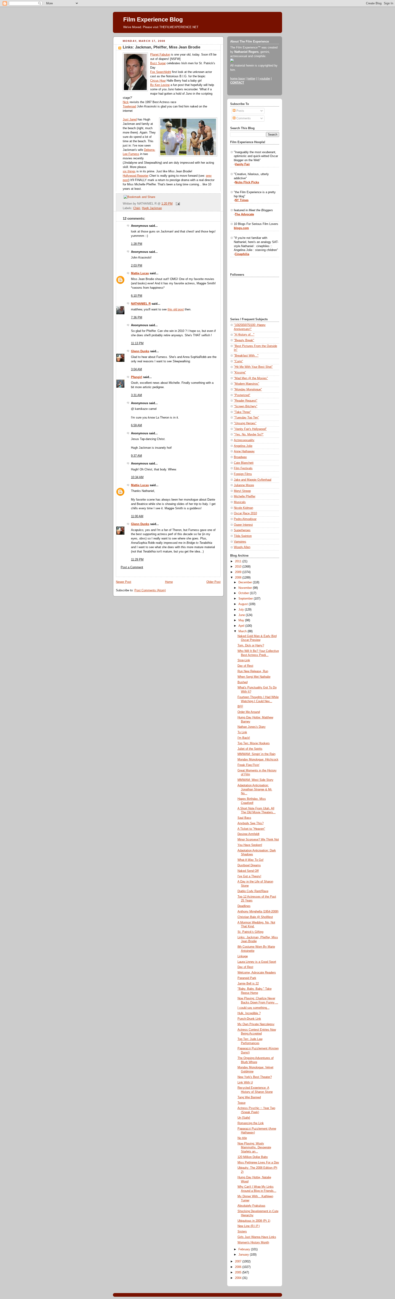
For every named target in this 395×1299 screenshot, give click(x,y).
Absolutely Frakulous (251, 1205)
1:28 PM (136, 243)
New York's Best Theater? (255, 1077)
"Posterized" (242, 395)
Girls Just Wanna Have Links (257, 1237)
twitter (251, 78)
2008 (238, 577)
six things (129, 171)
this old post (176, 309)
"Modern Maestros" (246, 383)
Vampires (240, 541)
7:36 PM (136, 317)
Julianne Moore (244, 485)
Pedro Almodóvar (245, 519)
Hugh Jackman (152, 208)
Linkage (243, 956)
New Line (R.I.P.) (249, 1226)
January (244, 1254)
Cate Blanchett (244, 462)
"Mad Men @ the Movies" (251, 378)
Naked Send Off (248, 870)
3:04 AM (136, 369)
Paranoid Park (247, 978)
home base (237, 78)
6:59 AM (136, 425)
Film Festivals (243, 468)
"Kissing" (240, 372)
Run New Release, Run (253, 671)
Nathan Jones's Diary (252, 726)
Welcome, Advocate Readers (257, 972)
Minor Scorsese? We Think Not (258, 839)
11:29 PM (137, 559)
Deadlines (244, 906)
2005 (238, 1272)
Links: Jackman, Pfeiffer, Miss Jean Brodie (161, 47)
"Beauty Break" (244, 340)
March (243, 631)
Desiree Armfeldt (248, 834)
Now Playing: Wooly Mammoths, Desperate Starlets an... (254, 1147)
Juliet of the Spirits (250, 748)
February (244, 1249)
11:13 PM (137, 343)
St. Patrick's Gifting (250, 932)
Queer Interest (243, 524)
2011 (238, 561)
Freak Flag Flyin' (248, 765)
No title (242, 1138)
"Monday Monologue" (248, 389)
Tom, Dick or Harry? (251, 645)
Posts (239, 110)
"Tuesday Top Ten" (246, 417)
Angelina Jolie (243, 446)
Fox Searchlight (160, 72)
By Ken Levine (160, 85)
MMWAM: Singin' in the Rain (256, 754)
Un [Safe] (244, 1117)
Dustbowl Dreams (249, 865)
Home (169, 582)
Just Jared (130, 119)
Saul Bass (244, 817)
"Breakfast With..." (246, 355)
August (243, 604)
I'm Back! (244, 737)
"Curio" (238, 361)
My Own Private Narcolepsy (256, 1024)
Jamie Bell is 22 (248, 983)
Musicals (240, 502)
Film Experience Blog (153, 19)
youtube (264, 78)
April (241, 625)
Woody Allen (242, 547)
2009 (238, 572)
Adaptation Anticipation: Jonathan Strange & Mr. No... (255, 789)
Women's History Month (253, 1242)
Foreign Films (243, 474)
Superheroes (242, 530)
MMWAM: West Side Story (255, 780)
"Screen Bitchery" (245, 406)
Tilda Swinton (243, 536)
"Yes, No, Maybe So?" (249, 434)
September (246, 598)
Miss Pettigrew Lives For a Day (258, 1162)
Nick (126, 102)
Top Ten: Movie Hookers (254, 743)
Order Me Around (249, 712)
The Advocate (244, 214)
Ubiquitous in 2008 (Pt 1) (254, 1220)
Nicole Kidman (243, 507)
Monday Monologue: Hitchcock (258, 759)
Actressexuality (244, 440)
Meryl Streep (242, 491)
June (242, 615)
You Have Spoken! (250, 845)
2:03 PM (136, 265)
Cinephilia (242, 254)
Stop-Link (244, 660)
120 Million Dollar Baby (253, 1157)
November (245, 587)
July (241, 609)
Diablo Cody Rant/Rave (253, 891)
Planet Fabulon (160, 54)
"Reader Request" (245, 400)
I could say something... (254, 1007)
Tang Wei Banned (249, 1097)
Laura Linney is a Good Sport (257, 961)
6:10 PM (136, 295)
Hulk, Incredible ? (249, 1013)
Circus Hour (158, 80)
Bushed (243, 682)
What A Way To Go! (251, 860)
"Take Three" (242, 412)
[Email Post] (177, 203)
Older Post (213, 582)
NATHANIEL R (141, 303)
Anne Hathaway (244, 451)
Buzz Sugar (158, 63)
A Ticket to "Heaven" (251, 828)
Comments (243, 118)
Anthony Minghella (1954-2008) (258, 911)
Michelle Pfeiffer (244, 496)
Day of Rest (245, 665)
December (245, 582)
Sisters (242, 1231)
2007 (238, 1261)
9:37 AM (136, 455)
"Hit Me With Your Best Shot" (253, 366)
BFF (240, 706)
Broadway (240, 457)
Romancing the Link (251, 1123)
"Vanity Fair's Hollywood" (250, 429)
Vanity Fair (242, 164)
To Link (242, 732)
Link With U (245, 1082)
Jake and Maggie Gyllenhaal (252, 479)
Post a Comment (132, 567)
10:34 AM (137, 477)
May (241, 620)
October (244, 593)
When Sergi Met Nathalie (254, 676)
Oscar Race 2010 (245, 513)
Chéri (136, 208)
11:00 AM (137, 516)
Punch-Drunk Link (249, 1018)
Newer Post (123, 582)
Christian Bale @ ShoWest (255, 917)
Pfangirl (136, 377)
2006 (238, 1267)
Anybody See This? (251, 823)
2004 (238, 1278)
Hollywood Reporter (135, 175)
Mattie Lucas (140, 273)
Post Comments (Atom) (150, 590)
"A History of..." (244, 334)
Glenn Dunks (140, 351)
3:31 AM (136, 395)
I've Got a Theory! (249, 876)
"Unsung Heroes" (245, 423)
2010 (238, 566)
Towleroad (129, 106)
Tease (242, 1102)
